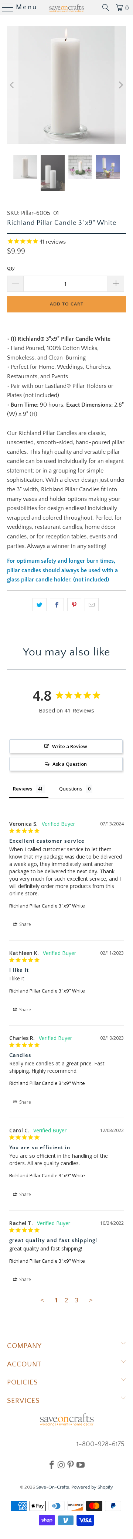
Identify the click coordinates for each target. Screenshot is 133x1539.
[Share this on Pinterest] (74, 604)
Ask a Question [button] (69, 764)
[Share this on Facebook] (57, 604)
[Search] (106, 7)
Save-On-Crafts (52, 1487)
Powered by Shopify (92, 1487)
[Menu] (4, 7)
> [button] (91, 1300)
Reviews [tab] (22, 788)
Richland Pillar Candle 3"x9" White (47, 905)
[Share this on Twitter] (40, 604)
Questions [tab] (70, 788)
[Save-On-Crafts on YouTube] (80, 1465)
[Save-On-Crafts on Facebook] (52, 1465)
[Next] (120, 85)
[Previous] (12, 85)
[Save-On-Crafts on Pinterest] (70, 1465)
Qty (11, 268)
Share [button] (24, 924)
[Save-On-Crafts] (66, 7)
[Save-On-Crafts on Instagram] (61, 1465)
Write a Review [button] (69, 746)
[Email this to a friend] (92, 604)
